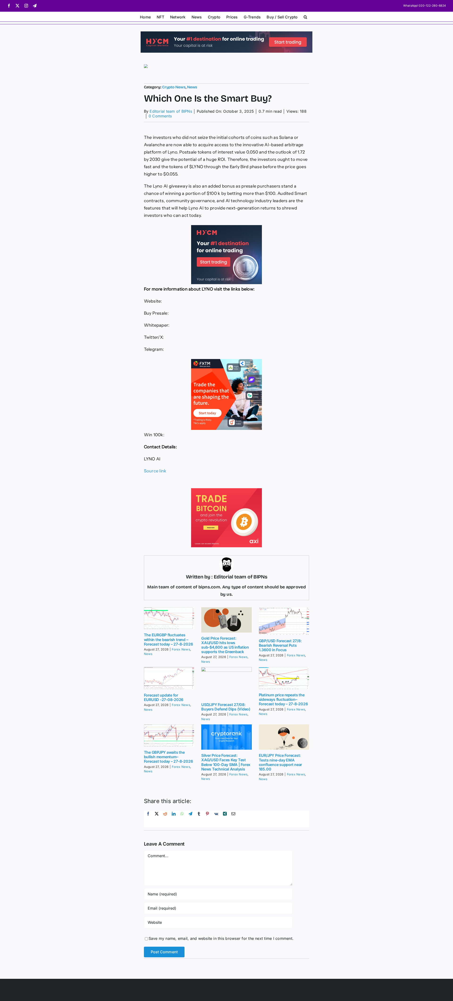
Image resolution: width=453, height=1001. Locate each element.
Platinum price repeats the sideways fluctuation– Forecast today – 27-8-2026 (283, 699)
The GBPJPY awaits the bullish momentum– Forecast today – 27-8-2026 (168, 757)
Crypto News (173, 87)
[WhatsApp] (182, 819)
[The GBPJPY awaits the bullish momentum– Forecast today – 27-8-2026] (169, 735)
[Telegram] (190, 819)
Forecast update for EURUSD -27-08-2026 (164, 697)
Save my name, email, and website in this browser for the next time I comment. (221, 938)
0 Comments (160, 116)
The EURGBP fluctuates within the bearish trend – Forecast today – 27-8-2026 (168, 639)
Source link (155, 471)
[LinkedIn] (173, 819)
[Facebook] (148, 819)
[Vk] (216, 819)
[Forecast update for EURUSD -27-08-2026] (169, 678)
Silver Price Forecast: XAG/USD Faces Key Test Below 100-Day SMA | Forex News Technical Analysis (225, 762)
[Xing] (225, 819)
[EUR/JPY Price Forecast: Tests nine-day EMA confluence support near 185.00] (284, 737)
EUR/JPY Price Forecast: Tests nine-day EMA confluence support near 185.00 (280, 762)
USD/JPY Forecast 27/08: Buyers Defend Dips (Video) (225, 706)
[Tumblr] (199, 819)
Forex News (181, 649)
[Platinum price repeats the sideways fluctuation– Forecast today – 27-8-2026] (284, 678)
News (192, 87)
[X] (156, 819)
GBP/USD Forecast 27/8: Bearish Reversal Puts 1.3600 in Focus (280, 645)
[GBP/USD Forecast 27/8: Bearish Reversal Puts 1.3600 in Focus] (284, 621)
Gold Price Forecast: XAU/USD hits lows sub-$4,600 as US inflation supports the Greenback (225, 645)
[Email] (233, 819)
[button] (305, 16)
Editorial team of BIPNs (171, 111)
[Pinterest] (207, 819)
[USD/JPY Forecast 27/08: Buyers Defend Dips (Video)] (226, 683)
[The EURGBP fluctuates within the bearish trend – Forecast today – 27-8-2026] (169, 618)
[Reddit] (165, 819)
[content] (165, 434)
